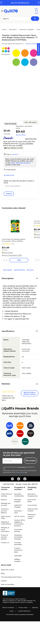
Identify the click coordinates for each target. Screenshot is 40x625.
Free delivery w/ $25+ (15, 148)
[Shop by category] (2, 11)
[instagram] (12, 479)
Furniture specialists (18, 543)
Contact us (5, 542)
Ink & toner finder (32, 500)
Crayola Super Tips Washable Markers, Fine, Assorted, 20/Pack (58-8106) (13, 240)
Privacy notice (23, 607)
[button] (39, 2)
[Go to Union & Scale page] (14, 442)
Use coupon (30, 461)
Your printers (32, 505)
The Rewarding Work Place (11, 577)
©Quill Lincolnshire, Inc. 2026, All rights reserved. (18, 600)
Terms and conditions (21, 467)
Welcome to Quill (7, 570)
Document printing (18, 530)
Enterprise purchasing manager (18, 537)
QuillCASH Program (18, 506)
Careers (4, 581)
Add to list (10, 175)
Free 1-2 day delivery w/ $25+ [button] (13, 255)
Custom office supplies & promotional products (19, 523)
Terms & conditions (8, 607)
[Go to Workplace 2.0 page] (25, 442)
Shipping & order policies (6, 523)
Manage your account (6, 504)
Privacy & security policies (4, 537)
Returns (4, 499)
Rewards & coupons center (32, 516)
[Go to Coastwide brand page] (20, 426)
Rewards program (17, 500)
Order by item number (33, 510)
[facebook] (25, 479)
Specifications (19, 270)
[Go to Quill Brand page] (9, 426)
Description (7, 270)
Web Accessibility (7, 584)
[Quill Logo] (11, 11)
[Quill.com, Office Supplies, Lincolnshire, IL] (9, 593)
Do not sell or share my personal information (20, 614)
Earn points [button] (30, 122)
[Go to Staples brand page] (20, 434)
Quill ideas (18, 556)
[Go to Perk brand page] (9, 434)
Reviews (30, 270)
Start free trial (30, 139)
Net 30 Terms (19, 516)
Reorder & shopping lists (33, 495)
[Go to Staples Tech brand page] (30, 434)
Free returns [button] (11, 170)
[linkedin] (18, 479)
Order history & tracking (6, 495)
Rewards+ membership (19, 495)
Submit (9, 194)
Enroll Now (21, 135)
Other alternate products (21, 163)
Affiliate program (17, 560)
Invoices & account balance (5, 511)
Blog (2, 573)
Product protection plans (18, 550)
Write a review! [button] (31, 44)
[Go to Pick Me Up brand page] (30, 426)
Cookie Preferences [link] (24, 611)
